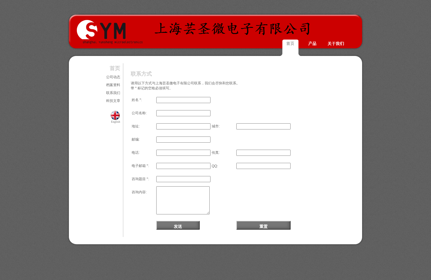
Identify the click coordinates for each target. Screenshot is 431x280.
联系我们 (113, 93)
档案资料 (113, 85)
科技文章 (113, 101)
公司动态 (113, 77)
